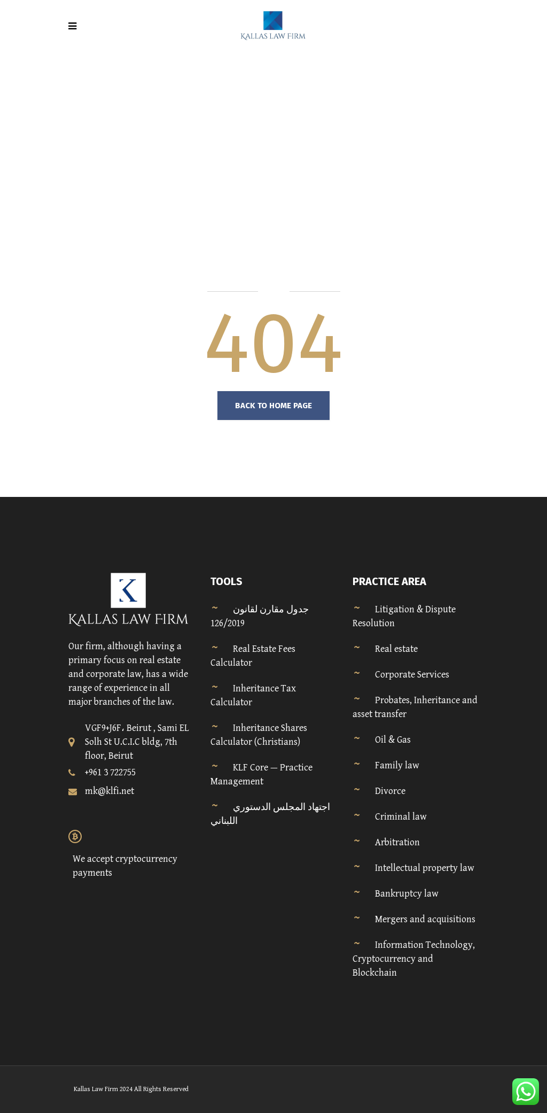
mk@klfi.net (109, 791)
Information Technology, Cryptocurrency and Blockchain (414, 958)
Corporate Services (412, 674)
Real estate (396, 649)
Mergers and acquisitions (425, 919)
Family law (397, 765)
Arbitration (397, 842)
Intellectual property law (424, 868)
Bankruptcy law (407, 893)
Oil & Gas (393, 739)
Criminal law (401, 816)
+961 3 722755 (110, 772)
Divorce (390, 791)
